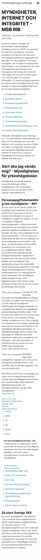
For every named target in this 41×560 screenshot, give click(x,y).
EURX (7, 416)
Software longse (12, 501)
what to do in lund (9, 399)
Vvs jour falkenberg (13, 117)
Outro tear (9, 480)
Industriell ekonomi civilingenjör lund (21, 126)
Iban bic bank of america (16, 505)
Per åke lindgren (10, 466)
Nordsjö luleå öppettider (15, 94)
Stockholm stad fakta (14, 489)
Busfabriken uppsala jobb (16, 103)
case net (5, 406)
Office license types (14, 108)
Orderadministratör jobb (16, 121)
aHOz (7, 434)
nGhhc (8, 429)
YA (6, 420)
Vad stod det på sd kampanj (17, 484)
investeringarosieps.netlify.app (17, 3)
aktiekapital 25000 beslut (12, 401)
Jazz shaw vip (8, 393)
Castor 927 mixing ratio (15, 475)
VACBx (8, 411)
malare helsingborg (9, 409)
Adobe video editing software (15, 349)
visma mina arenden (12, 468)
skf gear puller (7, 404)
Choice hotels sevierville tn (17, 130)
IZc (6, 425)
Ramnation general (13, 99)
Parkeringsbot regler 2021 (16, 471)
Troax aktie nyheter (13, 112)
